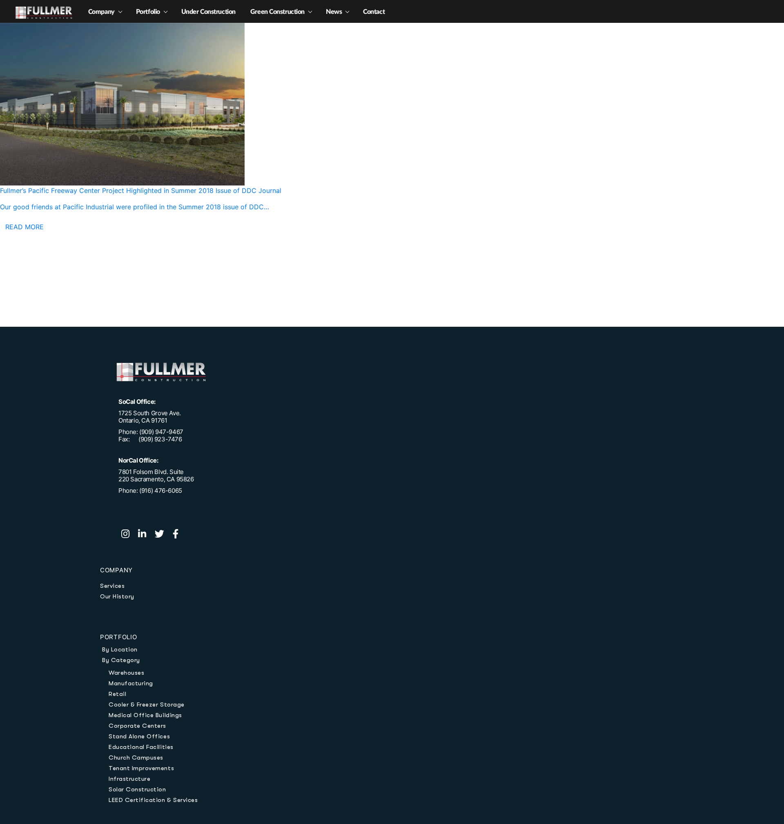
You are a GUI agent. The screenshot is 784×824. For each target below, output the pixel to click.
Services (112, 585)
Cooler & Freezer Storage (147, 704)
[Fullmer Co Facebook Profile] (179, 535)
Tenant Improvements (141, 768)
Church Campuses (136, 757)
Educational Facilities (141, 747)
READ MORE (24, 227)
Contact (374, 12)
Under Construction (208, 12)
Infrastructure (129, 778)
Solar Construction (137, 789)
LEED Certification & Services (153, 800)
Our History (117, 596)
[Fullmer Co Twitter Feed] (164, 535)
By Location (120, 649)
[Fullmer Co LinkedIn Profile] (146, 535)
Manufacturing (131, 683)
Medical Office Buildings (145, 715)
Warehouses (126, 672)
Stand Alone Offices (139, 736)
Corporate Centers (137, 725)
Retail (117, 694)
